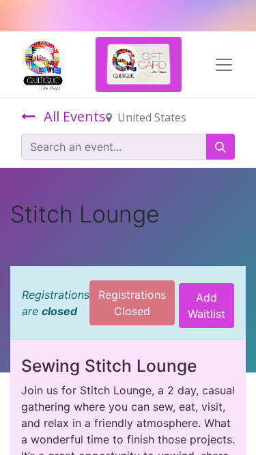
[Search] (220, 147)
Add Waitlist (206, 306)
